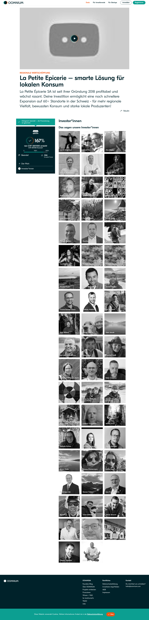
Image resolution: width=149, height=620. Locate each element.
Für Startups (112, 2)
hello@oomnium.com (133, 586)
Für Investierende (99, 2)
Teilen (126, 111)
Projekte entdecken (89, 590)
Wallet (85, 601)
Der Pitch (25, 164)
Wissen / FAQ (88, 595)
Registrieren (139, 2)
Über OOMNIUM (89, 587)
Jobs (84, 604)
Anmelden (126, 2)
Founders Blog (88, 584)
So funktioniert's (88, 598)
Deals (88, 2)
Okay (112, 614)
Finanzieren (87, 592)
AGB (104, 590)
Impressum (106, 592)
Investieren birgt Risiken (110, 587)
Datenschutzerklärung (110, 584)
